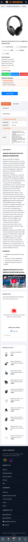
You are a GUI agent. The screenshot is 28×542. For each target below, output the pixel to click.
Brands (4, 506)
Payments (5, 492)
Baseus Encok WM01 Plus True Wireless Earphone (17, 390)
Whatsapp (6, 74)
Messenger (15, 74)
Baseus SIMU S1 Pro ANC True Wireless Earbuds (17, 380)
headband (5, 190)
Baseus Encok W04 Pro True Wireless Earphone (17, 418)
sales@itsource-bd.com (10, 521)
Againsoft (14, 534)
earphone (5, 163)
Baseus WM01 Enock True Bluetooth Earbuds (17, 362)
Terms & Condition (7, 499)
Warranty (5, 480)
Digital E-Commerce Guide (9, 495)
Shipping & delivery (7, 473)
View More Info (5, 68)
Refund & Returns (7, 476)
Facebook (6, 525)
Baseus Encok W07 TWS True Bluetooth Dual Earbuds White (17, 437)
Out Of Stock (9, 93)
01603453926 (7, 518)
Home (2, 6)
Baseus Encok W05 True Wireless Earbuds (17, 408)
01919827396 (7, 514)
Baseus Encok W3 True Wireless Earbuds (17, 399)
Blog (4, 483)
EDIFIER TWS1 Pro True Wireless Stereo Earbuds (17, 427)
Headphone (6, 161)
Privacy (4, 502)
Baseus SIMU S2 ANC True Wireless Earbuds (16, 371)
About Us (5, 469)
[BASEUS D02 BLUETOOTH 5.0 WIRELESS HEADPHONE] (15, 25)
